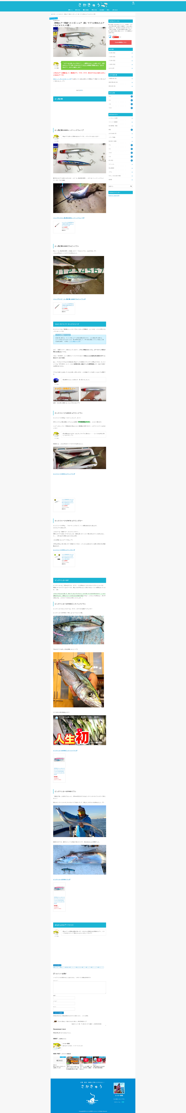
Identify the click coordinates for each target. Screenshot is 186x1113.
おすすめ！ (57, 967)
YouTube (78, 9)
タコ (110, 100)
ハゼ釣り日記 (112, 64)
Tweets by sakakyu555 (113, 195)
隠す (82, 90)
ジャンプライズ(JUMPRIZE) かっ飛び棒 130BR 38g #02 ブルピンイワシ (68, 305)
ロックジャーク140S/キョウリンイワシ (63, 474)
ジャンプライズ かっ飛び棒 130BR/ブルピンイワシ (68, 299)
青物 (67, 967)
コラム (110, 171)
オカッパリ (101, 967)
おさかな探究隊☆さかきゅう (92, 1111)
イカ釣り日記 (112, 56)
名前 (54, 995)
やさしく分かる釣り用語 (115, 175)
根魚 (110, 129)
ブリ (84, 967)
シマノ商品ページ (74, 341)
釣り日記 (95, 9)
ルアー (62, 967)
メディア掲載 (112, 137)
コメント (55, 980)
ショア (88, 967)
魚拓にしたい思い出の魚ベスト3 (61, 79)
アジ (110, 96)
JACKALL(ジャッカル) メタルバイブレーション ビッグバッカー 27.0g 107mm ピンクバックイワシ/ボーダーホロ (59, 771)
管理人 (108, 9)
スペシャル (111, 164)
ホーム (71, 9)
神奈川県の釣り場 (113, 82)
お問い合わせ (115, 9)
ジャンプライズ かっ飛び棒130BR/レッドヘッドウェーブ (68, 218)
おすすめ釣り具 (58, 965)
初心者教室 (102, 9)
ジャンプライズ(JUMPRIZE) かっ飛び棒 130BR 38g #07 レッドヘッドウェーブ (68, 224)
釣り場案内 (86, 9)
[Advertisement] (79, 113)
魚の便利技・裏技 (113, 125)
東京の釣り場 (112, 86)
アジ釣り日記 (112, 60)
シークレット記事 (113, 118)
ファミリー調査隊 (113, 122)
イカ (110, 104)
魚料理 (110, 179)
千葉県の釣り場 (112, 78)
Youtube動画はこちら (120, 42)
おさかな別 (111, 68)
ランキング (73, 967)
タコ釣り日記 (112, 52)
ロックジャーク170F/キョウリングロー (63, 550)
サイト (54, 1006)
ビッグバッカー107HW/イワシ (61, 879)
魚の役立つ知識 (112, 141)
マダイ (110, 107)
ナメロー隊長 (66, 1043)
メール (55, 1001)
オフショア (94, 967)
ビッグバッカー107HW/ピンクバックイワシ (64, 750)
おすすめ (79, 967)
